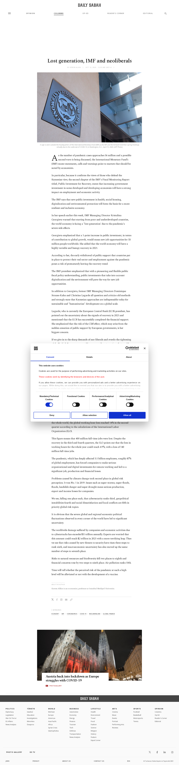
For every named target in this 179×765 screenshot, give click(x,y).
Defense (73, 731)
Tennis (135, 721)
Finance (72, 721)
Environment (95, 715)
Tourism (73, 724)
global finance (109, 614)
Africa (50, 724)
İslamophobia (53, 731)
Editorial (148, 13)
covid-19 (83, 614)
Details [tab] (89, 357)
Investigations (32, 718)
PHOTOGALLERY (56, 686)
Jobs (7, 761)
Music (114, 715)
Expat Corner (96, 740)
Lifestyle (96, 709)
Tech (71, 728)
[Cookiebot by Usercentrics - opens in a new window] (127, 348)
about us (66, 761)
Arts (114, 709)
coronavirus (72, 614)
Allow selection (90, 415)
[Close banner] (145, 348)
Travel (93, 718)
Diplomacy (10, 712)
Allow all (127, 415)
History (93, 734)
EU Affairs (9, 721)
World (51, 709)
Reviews (115, 728)
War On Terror (11, 718)
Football (136, 712)
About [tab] (129, 357)
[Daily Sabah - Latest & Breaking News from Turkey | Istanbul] (89, 5)
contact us (99, 761)
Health (93, 712)
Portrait (115, 721)
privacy (36, 761)
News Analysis (11, 724)
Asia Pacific (52, 721)
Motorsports (138, 718)
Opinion (30, 13)
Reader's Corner (115, 13)
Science (93, 728)
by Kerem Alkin (74, 67)
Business (74, 709)
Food (93, 721)
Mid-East (51, 712)
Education (30, 715)
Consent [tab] (50, 357)
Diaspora (30, 724)
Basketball (137, 715)
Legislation (10, 715)
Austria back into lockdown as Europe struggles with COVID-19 (72, 678)
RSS (128, 761)
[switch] (76, 405)
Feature (93, 737)
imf (63, 614)
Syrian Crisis (52, 728)
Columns (59, 13)
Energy (72, 718)
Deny (52, 415)
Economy (73, 715)
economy (55, 614)
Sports (137, 709)
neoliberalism (94, 614)
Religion (94, 731)
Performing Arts (118, 724)
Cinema (115, 712)
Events (114, 718)
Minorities (30, 721)
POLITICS (10, 709)
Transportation (75, 734)
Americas (51, 718)
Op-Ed (85, 13)
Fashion (94, 724)
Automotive (74, 712)
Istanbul (30, 712)
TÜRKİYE (31, 709)
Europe (51, 715)
